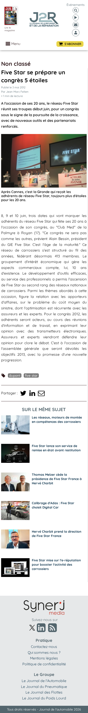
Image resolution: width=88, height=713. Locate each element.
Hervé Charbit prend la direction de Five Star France (56, 533)
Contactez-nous (44, 646)
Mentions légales (44, 658)
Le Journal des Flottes (44, 692)
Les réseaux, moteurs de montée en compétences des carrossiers (57, 419)
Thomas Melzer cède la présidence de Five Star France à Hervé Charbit (57, 479)
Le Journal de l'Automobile (44, 680)
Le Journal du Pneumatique (44, 686)
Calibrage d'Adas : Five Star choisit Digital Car (53, 505)
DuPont (14, 375)
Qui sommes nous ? (44, 652)
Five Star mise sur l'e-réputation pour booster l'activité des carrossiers (56, 564)
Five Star (31, 375)
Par (14, 91)
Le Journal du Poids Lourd (44, 698)
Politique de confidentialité (44, 664)
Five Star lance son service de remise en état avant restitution (56, 448)
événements (76, 5)
